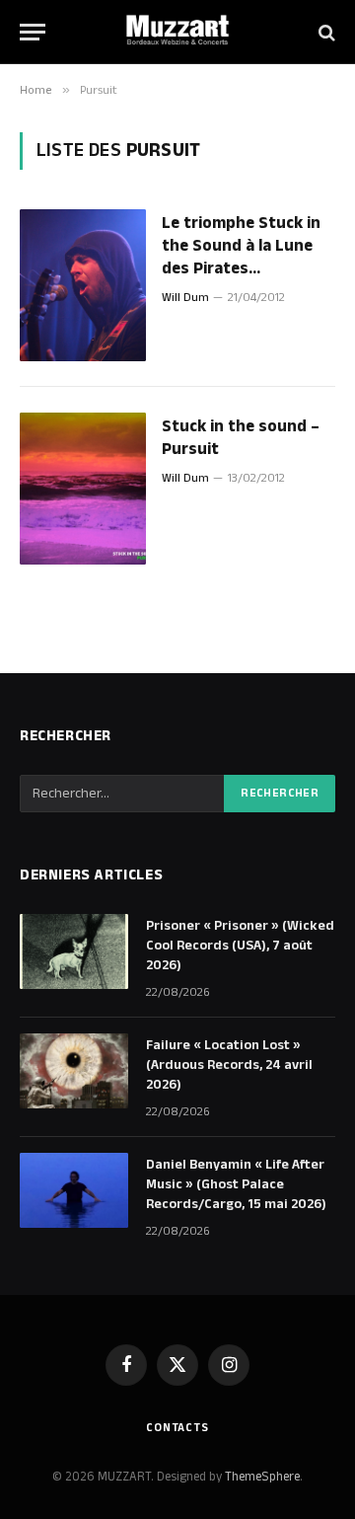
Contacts (177, 1427)
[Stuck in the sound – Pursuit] (83, 489)
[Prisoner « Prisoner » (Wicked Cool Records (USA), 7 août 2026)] (74, 951)
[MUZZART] (177, 32)
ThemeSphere (262, 1476)
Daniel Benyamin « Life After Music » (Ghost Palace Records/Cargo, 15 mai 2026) (236, 1184)
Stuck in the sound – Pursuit (241, 438)
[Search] (325, 32)
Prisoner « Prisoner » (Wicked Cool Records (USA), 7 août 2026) (240, 945)
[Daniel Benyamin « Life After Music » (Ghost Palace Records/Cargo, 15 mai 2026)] (74, 1190)
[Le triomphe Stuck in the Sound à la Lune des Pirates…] (83, 285)
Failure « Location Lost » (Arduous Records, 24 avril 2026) (229, 1065)
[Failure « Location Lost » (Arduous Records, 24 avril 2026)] (74, 1070)
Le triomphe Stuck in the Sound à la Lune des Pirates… (241, 245)
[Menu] (32, 32)
